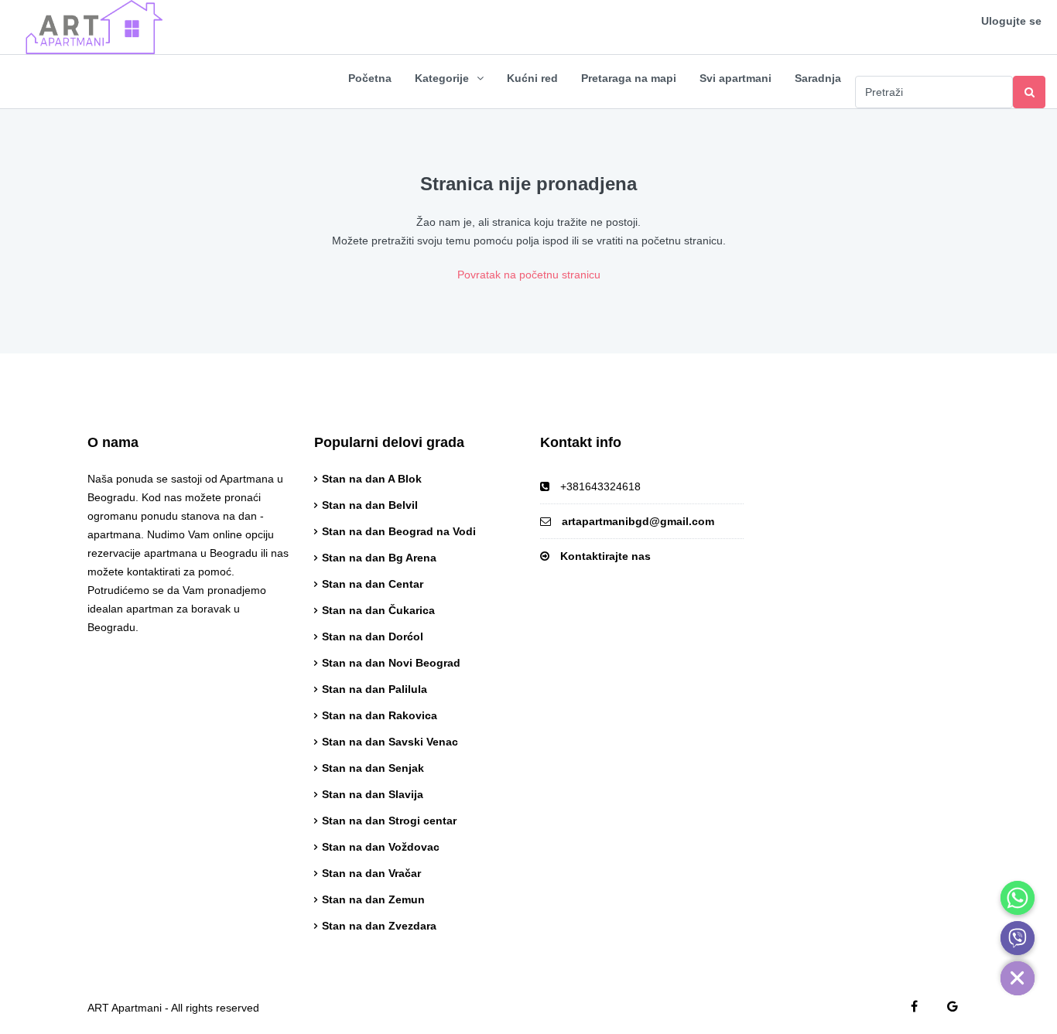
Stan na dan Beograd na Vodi (399, 531)
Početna (370, 78)
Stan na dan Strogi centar (389, 820)
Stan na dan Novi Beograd (391, 663)
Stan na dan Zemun (373, 899)
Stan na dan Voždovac (381, 847)
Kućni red (532, 78)
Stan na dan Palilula (374, 689)
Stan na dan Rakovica (379, 715)
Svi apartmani (735, 78)
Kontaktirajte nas (605, 556)
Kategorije (442, 78)
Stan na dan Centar (372, 584)
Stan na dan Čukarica (378, 610)
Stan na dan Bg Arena (379, 557)
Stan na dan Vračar (371, 873)
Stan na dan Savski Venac (390, 741)
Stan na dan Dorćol (372, 636)
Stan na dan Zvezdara (379, 926)
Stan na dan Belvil (370, 505)
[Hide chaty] (1018, 978)
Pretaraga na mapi (628, 78)
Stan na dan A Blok (372, 479)
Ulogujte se (1011, 21)
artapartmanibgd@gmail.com (638, 521)
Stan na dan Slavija (372, 794)
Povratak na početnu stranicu (528, 274)
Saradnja (818, 78)
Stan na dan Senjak (373, 768)
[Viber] (1018, 938)
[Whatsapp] (1018, 898)
